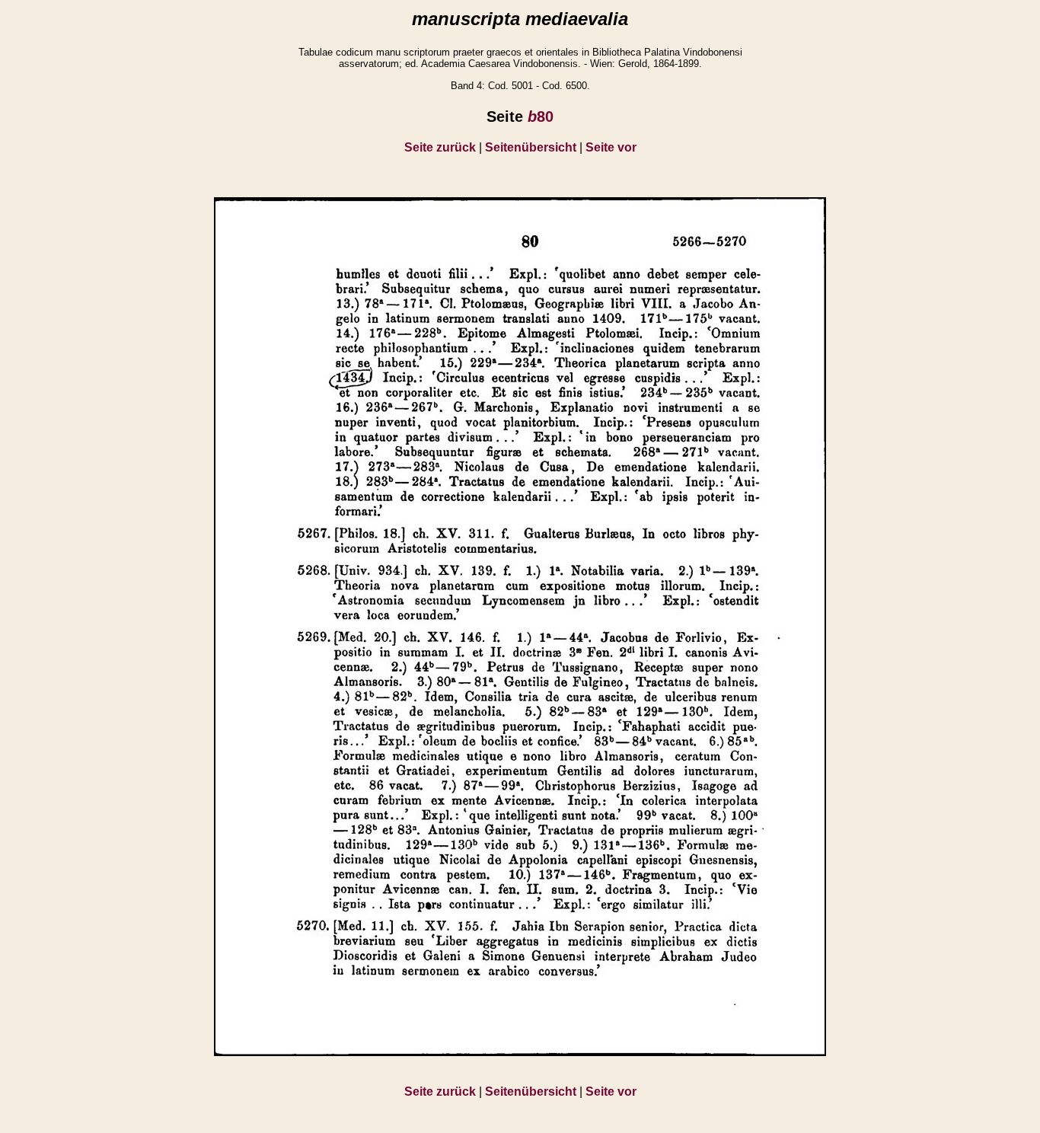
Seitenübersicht (530, 147)
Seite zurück (440, 147)
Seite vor (610, 147)
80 (540, 116)
